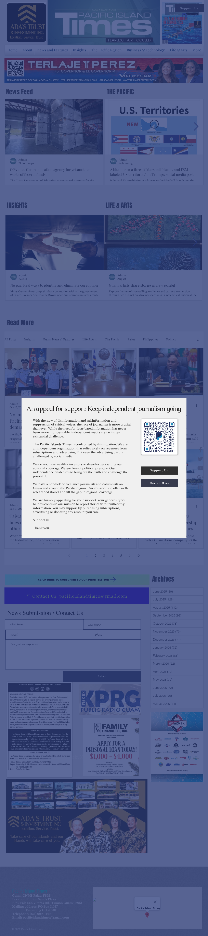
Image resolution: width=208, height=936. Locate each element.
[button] (159, 483)
